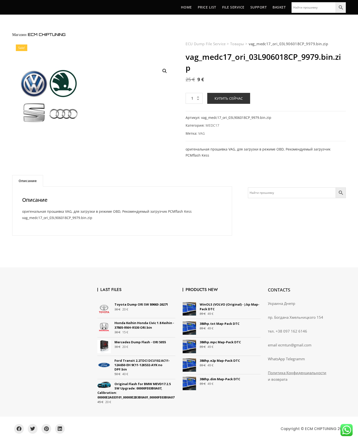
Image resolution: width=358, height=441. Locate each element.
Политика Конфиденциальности (297, 372)
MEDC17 (212, 125)
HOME (186, 7)
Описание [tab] (28, 180)
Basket (279, 7)
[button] (164, 71)
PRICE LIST (207, 7)
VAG (201, 133)
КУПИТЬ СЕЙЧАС (229, 98)
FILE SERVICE (233, 7)
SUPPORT (258, 7)
